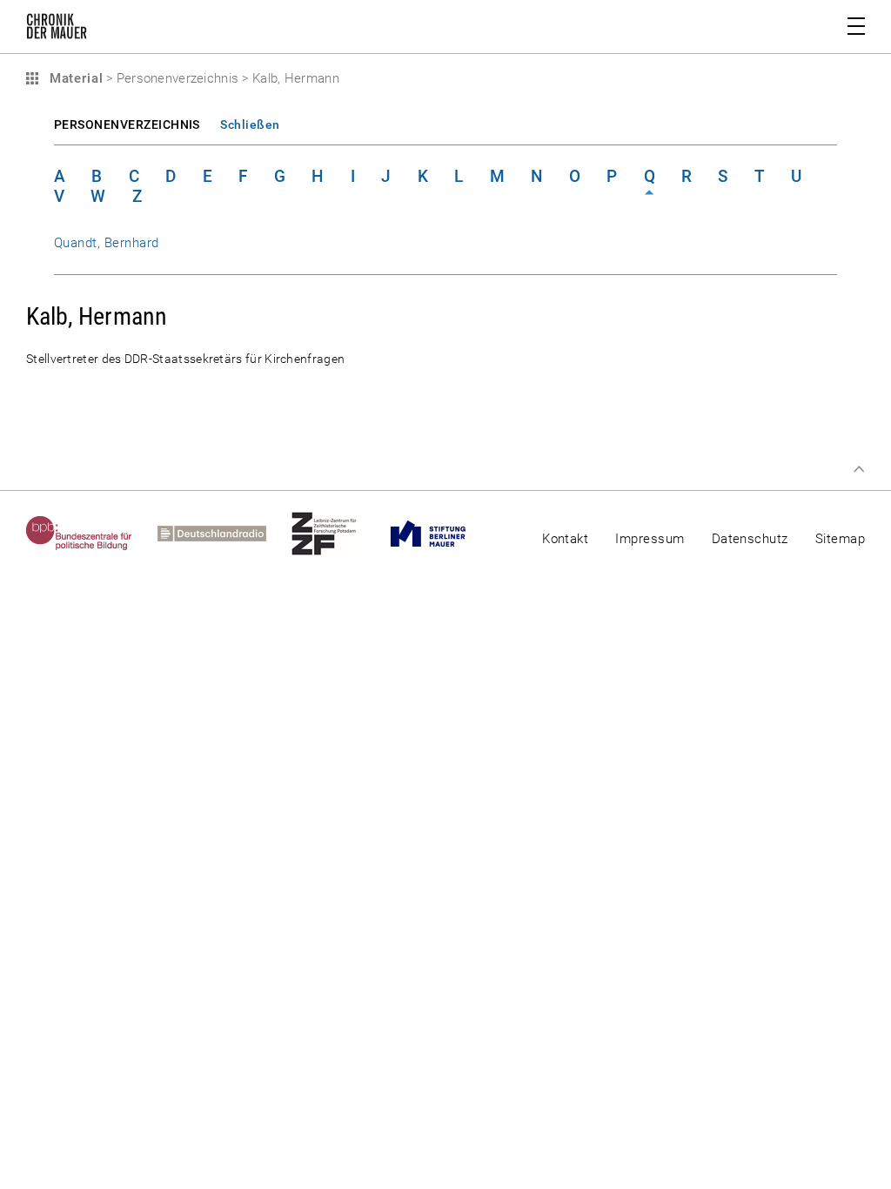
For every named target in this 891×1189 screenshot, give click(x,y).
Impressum (649, 539)
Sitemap (840, 539)
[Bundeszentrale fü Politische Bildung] (91, 533)
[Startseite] (56, 29)
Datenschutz (750, 539)
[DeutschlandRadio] (224, 533)
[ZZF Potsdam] (336, 533)
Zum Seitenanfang (859, 469)
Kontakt (565, 539)
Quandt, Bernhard (106, 243)
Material (74, 78)
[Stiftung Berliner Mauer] (440, 533)
